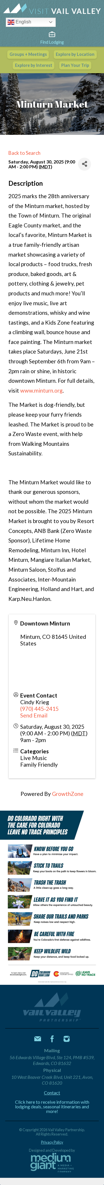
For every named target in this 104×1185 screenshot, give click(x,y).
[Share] (84, 164)
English (22, 21)
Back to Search (24, 153)
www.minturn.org (41, 390)
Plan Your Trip (75, 65)
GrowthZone (67, 793)
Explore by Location (75, 54)
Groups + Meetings (28, 54)
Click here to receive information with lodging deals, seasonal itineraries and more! (52, 1107)
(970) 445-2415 (39, 708)
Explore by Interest (33, 65)
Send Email (33, 715)
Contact (52, 1092)
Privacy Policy (52, 1142)
